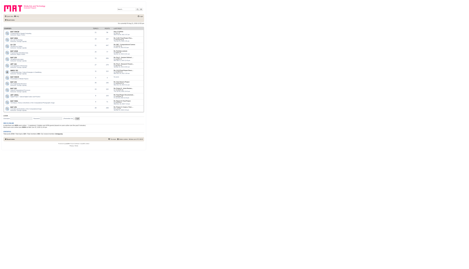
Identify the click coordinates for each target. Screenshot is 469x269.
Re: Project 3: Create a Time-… (123, 107)
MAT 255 (13, 107)
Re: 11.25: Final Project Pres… (123, 38)
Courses (7, 28)
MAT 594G (14, 101)
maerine (118, 46)
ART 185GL (14, 95)
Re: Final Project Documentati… (124, 95)
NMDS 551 (14, 71)
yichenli (118, 102)
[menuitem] (16, 16)
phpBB (67, 143)
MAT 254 (13, 82)
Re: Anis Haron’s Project (121, 82)
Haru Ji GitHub (118, 31)
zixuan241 (119, 90)
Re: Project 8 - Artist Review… (123, 88)
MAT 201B (14, 51)
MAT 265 (13, 88)
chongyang (59, 134)
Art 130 (13, 45)
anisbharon (119, 83)
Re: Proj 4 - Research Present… (124, 64)
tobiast (117, 52)
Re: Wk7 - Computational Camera (124, 44)
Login (5, 115)
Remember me (68, 118)
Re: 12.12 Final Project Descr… (123, 70)
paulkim (118, 59)
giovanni (118, 65)
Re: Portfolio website (120, 51)
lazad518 (118, 72)
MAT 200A (14, 38)
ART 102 (13, 64)
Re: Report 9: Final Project (122, 101)
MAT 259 (13, 58)
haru (117, 33)
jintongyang (119, 39)
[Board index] (14, 8)
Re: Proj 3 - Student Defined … (123, 57)
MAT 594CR (14, 77)
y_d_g (117, 108)
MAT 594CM (14, 32)
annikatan (118, 96)
